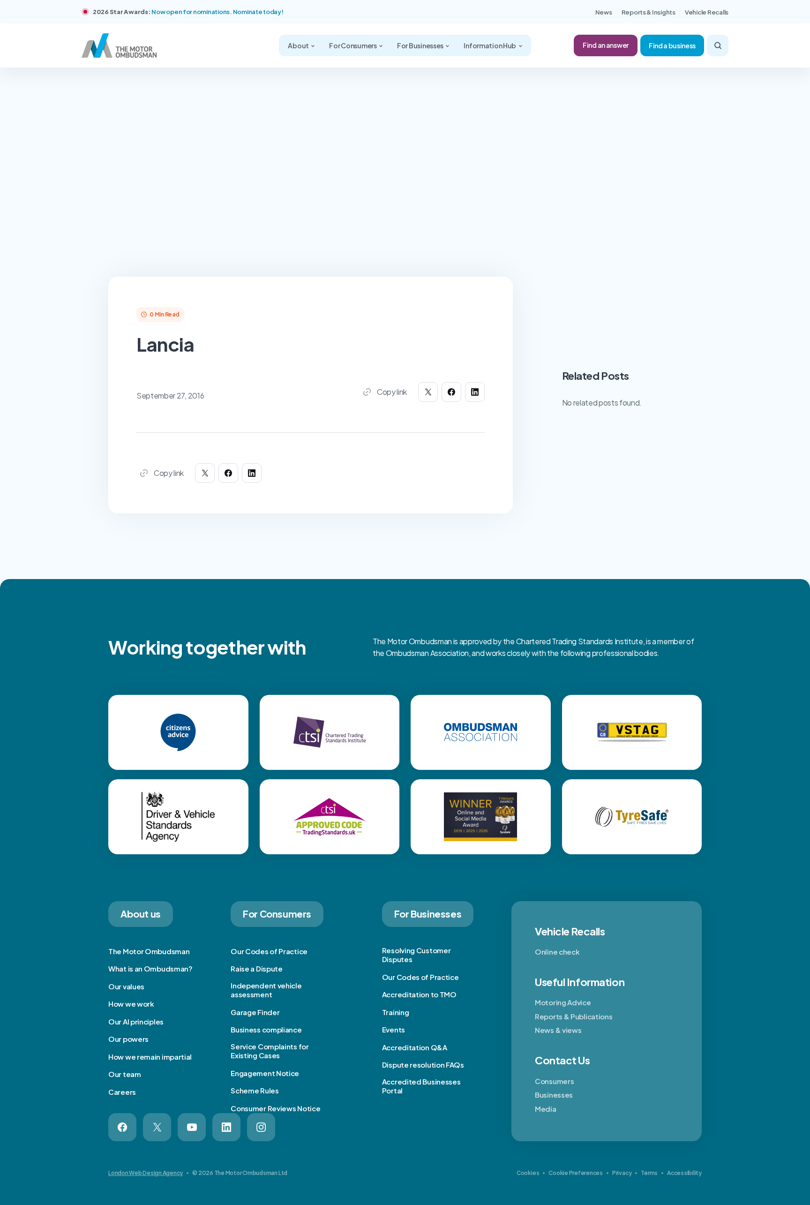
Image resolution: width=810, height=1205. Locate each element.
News (603, 12)
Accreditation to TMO (419, 994)
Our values (126, 986)
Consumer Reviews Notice (275, 1108)
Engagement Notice (265, 1073)
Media (545, 1108)
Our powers (128, 1038)
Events (393, 1029)
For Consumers (353, 45)
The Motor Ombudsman (148, 951)
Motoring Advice (563, 1002)
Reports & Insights (648, 12)
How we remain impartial (150, 1056)
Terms (649, 1172)
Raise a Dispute (257, 968)
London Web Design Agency (145, 1172)
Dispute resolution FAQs (423, 1064)
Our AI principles (136, 1021)
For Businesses (420, 45)
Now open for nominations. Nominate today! (217, 11)
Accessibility (684, 1172)
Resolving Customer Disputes (416, 955)
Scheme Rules (254, 1090)
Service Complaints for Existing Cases (269, 1051)
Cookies (528, 1172)
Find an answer (606, 45)
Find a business (672, 45)
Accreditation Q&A (414, 1047)
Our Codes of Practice (269, 951)
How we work (131, 1003)
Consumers (554, 1081)
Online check (557, 951)
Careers (122, 1091)
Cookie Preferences (575, 1172)
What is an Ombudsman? (150, 968)
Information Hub (490, 45)
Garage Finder (255, 1012)
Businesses (554, 1094)
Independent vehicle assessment (266, 990)
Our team (124, 1073)
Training (395, 1012)
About (298, 45)
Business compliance (266, 1029)
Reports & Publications (573, 1016)
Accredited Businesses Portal (421, 1086)
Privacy (621, 1172)
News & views (558, 1029)
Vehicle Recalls (706, 12)
